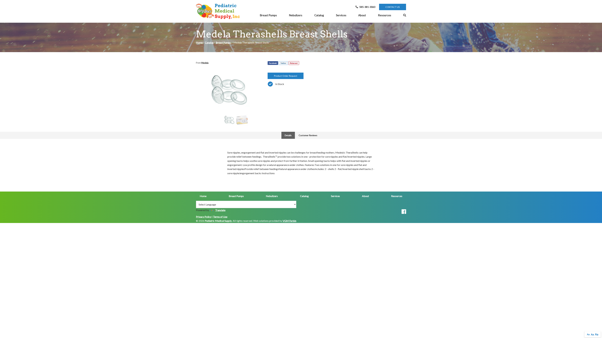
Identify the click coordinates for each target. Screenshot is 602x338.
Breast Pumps (268, 15)
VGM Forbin (289, 220)
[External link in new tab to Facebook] (404, 212)
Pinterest (294, 63)
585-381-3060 (367, 6)
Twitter (283, 63)
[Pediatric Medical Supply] (218, 11)
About (362, 15)
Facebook (273, 63)
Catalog (319, 15)
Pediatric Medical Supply (218, 220)
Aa (588, 334)
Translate (220, 210)
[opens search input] (401, 15)
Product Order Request (285, 75)
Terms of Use (220, 216)
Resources (384, 15)
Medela (205, 62)
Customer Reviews (308, 135)
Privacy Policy (203, 216)
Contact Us (392, 7)
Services (341, 15)
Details (288, 135)
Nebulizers (295, 15)
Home (199, 42)
